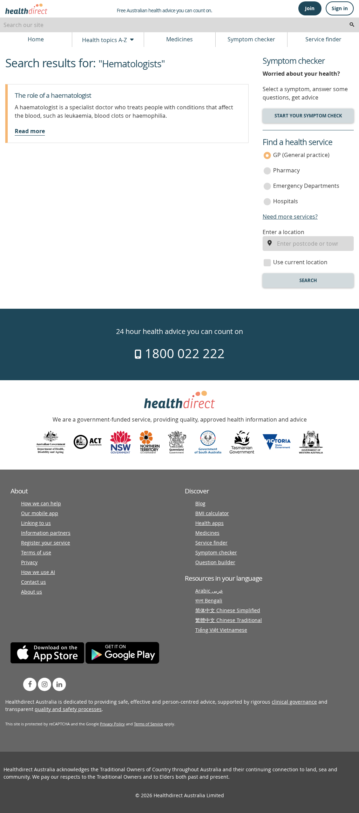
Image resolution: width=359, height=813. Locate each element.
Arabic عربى (209, 590)
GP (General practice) (301, 155)
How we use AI (38, 572)
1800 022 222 (183, 353)
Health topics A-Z (105, 40)
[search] (352, 25)
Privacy (29, 562)
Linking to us (36, 523)
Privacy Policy (112, 723)
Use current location (300, 262)
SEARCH (308, 280)
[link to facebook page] (29, 684)
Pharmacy (286, 170)
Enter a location (283, 232)
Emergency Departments (306, 186)
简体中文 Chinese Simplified (227, 610)
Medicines (179, 39)
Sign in (340, 8)
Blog (200, 503)
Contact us (33, 582)
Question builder (215, 562)
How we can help (41, 503)
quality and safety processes (68, 709)
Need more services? (290, 216)
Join (309, 8)
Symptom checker (251, 39)
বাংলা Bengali (208, 600)
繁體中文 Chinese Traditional (228, 620)
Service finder (323, 39)
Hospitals (285, 201)
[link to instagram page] (44, 684)
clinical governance (294, 701)
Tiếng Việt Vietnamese (221, 630)
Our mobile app (39, 513)
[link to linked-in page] (59, 684)
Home (36, 39)
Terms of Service (148, 723)
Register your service (45, 542)
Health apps (209, 523)
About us (31, 591)
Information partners (45, 533)
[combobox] (179, 25)
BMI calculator (212, 513)
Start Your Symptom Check (308, 115)
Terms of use (36, 552)
